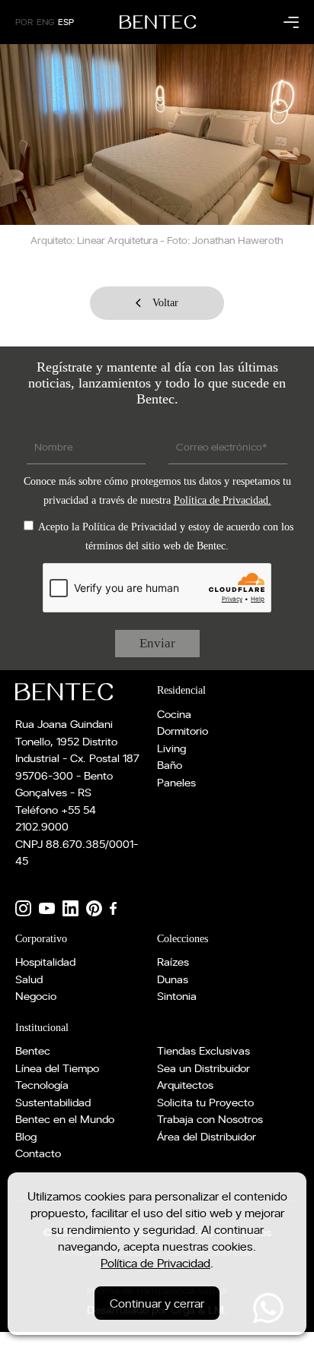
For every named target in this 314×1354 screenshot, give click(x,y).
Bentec (32, 1050)
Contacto (38, 1153)
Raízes (173, 961)
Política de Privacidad (155, 1262)
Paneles (176, 782)
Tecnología (42, 1084)
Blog (26, 1136)
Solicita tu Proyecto (205, 1102)
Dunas (172, 979)
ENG (45, 21)
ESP (66, 21)
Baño (169, 765)
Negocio (35, 996)
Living (171, 748)
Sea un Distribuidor (203, 1068)
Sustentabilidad (53, 1102)
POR (24, 21)
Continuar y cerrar (157, 1303)
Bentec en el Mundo (64, 1119)
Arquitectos (185, 1084)
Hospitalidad (45, 961)
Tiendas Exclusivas (203, 1050)
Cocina (174, 714)
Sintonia (177, 996)
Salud (29, 979)
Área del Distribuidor (206, 1136)
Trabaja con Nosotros (210, 1119)
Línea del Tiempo (57, 1068)
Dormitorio (182, 730)
